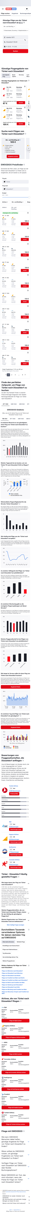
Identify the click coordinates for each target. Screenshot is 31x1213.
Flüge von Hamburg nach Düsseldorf (12, 984)
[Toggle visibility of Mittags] (15, 746)
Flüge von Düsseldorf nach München (12, 973)
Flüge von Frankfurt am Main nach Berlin (13, 978)
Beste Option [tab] (14, 75)
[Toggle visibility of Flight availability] (14, 494)
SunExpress (12, 847)
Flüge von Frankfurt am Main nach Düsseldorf (15, 980)
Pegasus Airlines (14, 834)
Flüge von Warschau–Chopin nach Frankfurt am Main (15, 992)
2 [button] (11, 375)
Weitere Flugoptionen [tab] (9, 961)
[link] (13, 156)
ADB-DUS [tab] (22, 404)
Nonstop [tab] (21, 74)
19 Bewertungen (13, 864)
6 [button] (22, 375)
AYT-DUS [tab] (5, 404)
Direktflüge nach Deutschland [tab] (11, 945)
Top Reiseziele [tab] (7, 953)
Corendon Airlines (14, 859)
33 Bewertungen (13, 826)
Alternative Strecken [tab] (8, 942)
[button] (3, 9)
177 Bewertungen (14, 852)
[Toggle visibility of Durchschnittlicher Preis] (15, 495)
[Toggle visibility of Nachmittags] (7, 748)
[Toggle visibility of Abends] (15, 748)
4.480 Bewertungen (14, 791)
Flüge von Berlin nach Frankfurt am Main (13, 982)
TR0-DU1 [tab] (4, 418)
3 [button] (15, 375)
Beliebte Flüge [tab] (21, 942)
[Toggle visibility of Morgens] (7, 746)
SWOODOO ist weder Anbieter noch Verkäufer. (13, 1196)
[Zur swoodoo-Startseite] (11, 9)
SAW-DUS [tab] (14, 404)
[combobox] (17, 182)
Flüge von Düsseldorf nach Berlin (11, 975)
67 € (21, 23)
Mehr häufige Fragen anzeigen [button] (15, 925)
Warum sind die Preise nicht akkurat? (14, 1203)
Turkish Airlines (13, 786)
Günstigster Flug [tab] (6, 75)
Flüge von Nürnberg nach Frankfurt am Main (14, 989)
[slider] (29, 197)
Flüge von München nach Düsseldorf (12, 971)
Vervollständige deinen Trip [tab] (10, 957)
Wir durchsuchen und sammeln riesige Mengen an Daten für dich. (14, 1200)
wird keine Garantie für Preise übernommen (16, 1191)
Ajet (10, 821)
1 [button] (8, 375)
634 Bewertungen (14, 839)
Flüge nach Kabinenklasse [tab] (10, 949)
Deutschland (17, 1209)
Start (11, 1209)
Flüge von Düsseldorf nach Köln (11, 987)
